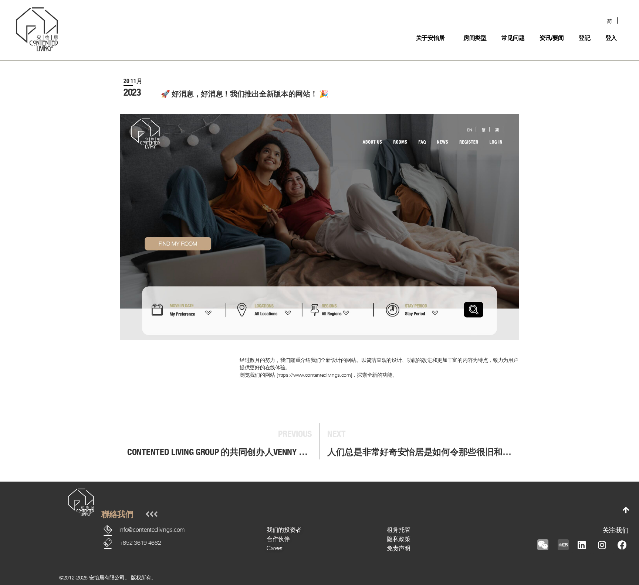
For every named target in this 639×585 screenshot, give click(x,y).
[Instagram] (602, 545)
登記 (584, 38)
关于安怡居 (430, 38)
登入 (611, 38)
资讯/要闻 (552, 38)
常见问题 (513, 38)
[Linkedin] (581, 545)
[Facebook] (622, 545)
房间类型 (475, 38)
